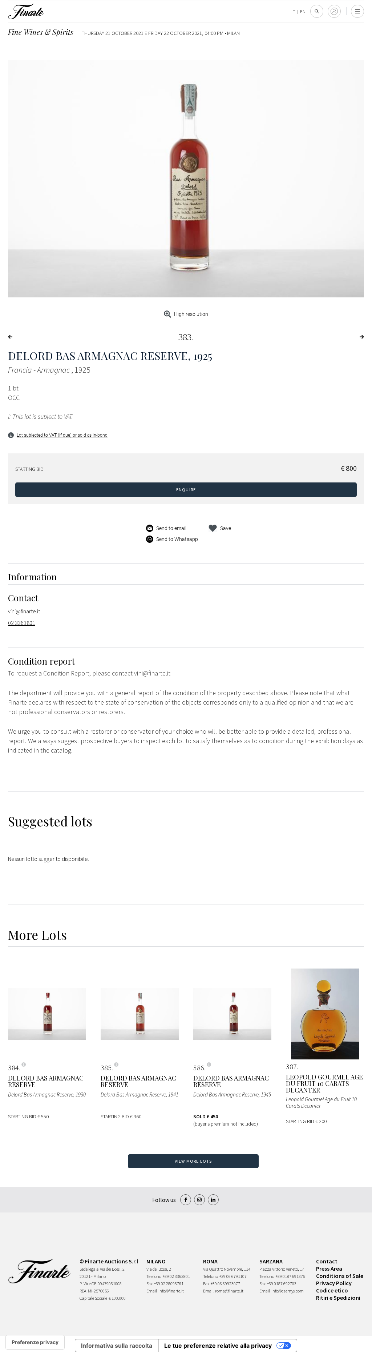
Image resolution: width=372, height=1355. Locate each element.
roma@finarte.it (229, 1291)
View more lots (193, 1161)
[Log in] (334, 11)
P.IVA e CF (88, 1283)
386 (198, 1067)
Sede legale (89, 1269)
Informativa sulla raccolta (116, 1345)
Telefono (153, 1276)
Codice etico (332, 1290)
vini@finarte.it (24, 611)
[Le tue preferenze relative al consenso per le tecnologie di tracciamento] (35, 1342)
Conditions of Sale (339, 1275)
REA (83, 1291)
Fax (149, 1283)
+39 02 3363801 (176, 1276)
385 (106, 1067)
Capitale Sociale (93, 1298)
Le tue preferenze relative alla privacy (218, 1345)
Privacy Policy (334, 1283)
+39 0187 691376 (290, 1276)
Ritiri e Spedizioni (338, 1297)
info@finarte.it (171, 1291)
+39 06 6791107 (233, 1276)
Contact (326, 1261)
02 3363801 (21, 622)
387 (291, 1066)
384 (13, 1067)
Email (151, 1291)
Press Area (329, 1268)
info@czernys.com (287, 1291)
